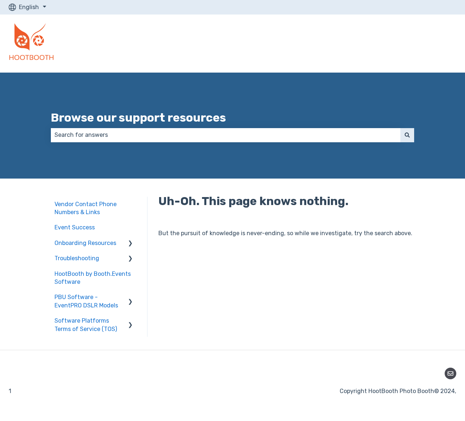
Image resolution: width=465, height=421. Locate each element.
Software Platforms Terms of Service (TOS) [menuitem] (85, 324)
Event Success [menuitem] (74, 227)
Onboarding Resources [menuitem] (85, 243)
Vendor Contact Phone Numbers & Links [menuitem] (85, 208)
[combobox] (225, 135)
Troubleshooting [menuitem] (76, 258)
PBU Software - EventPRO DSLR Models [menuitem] (86, 301)
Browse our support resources (138, 117)
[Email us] (450, 373)
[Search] (407, 135)
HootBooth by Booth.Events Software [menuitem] (92, 277)
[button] (130, 243)
